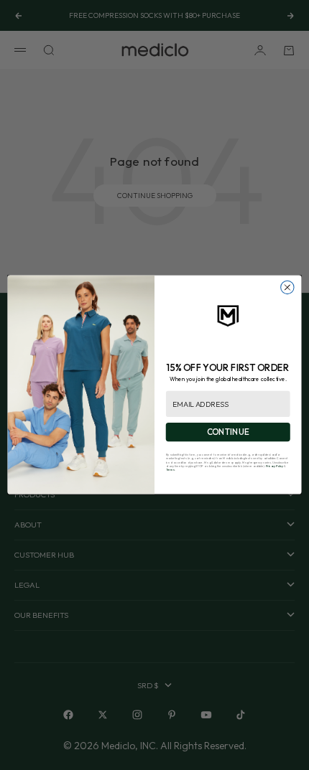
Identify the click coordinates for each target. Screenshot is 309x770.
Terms (170, 469)
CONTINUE (228, 432)
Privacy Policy (274, 466)
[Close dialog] (287, 287)
